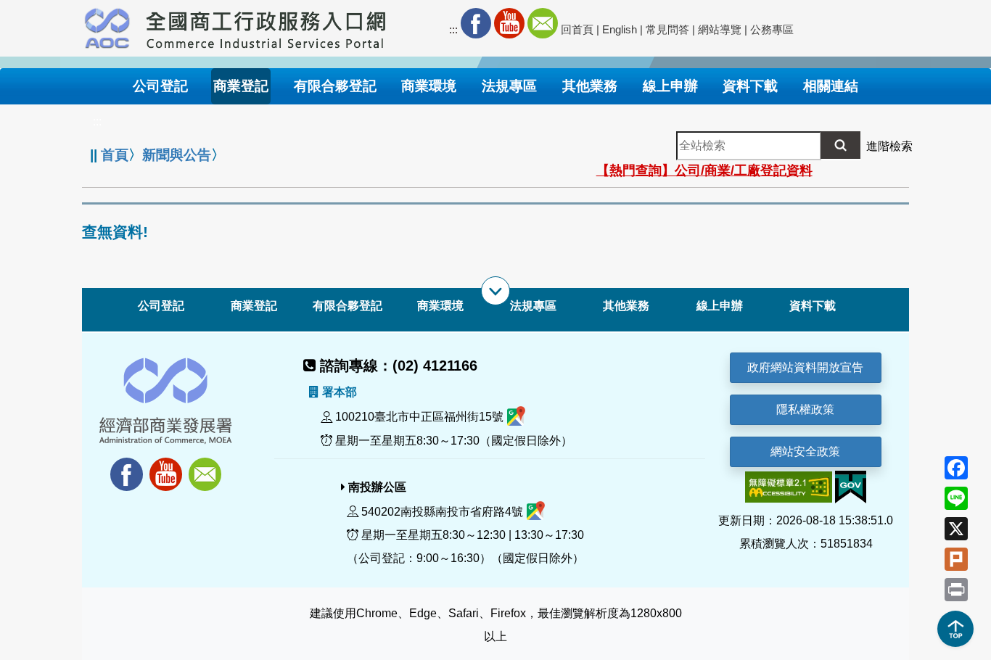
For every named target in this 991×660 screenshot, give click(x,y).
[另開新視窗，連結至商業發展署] (107, 26)
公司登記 (161, 306)
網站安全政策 (805, 451)
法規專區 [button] (509, 86)
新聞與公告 (176, 154)
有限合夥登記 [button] (335, 86)
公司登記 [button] (160, 86)
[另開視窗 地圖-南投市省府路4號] (535, 512)
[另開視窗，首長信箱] (207, 466)
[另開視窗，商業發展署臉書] (120, 466)
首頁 (114, 154)
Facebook (476, 23)
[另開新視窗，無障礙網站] (788, 486)
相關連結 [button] (830, 86)
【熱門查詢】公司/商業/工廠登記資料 (704, 170)
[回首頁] (266, 26)
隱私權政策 (805, 409)
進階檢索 (889, 146)
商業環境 (440, 306)
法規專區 (533, 306)
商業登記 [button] (240, 86)
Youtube (509, 23)
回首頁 (577, 29)
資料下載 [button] (750, 86)
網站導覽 (719, 29)
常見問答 (667, 29)
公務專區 (772, 29)
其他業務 (626, 306)
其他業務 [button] (589, 86)
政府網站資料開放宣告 (805, 367)
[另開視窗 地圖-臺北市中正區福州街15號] (516, 417)
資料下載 (812, 306)
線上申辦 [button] (670, 86)
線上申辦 (719, 306)
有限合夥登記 (347, 306)
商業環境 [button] (428, 86)
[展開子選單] (495, 290)
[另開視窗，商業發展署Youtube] (167, 466)
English (619, 29)
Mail (542, 23)
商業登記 (254, 306)
